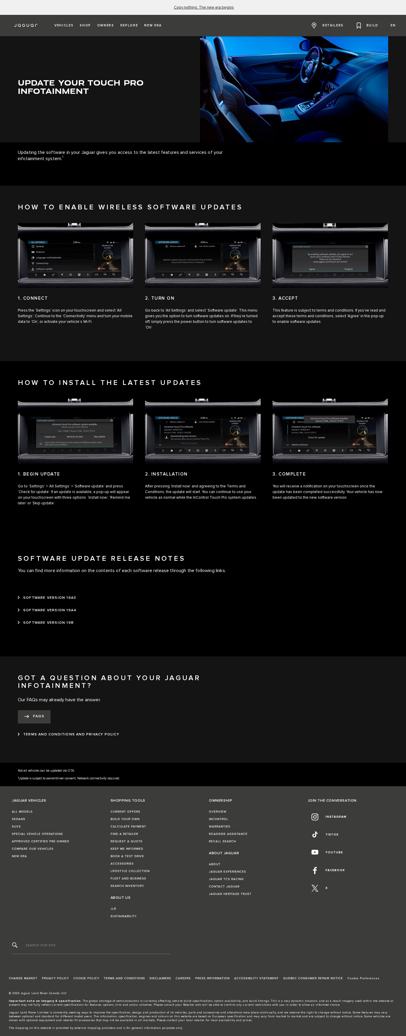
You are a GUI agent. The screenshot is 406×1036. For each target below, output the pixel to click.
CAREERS (183, 978)
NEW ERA (19, 856)
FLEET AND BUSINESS (128, 878)
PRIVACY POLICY (55, 978)
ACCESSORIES (122, 864)
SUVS (16, 826)
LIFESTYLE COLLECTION (130, 871)
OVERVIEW (217, 812)
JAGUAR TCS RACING (226, 879)
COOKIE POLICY (86, 978)
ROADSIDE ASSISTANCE (228, 834)
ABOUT (215, 864)
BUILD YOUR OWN (125, 819)
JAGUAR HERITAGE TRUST (230, 894)
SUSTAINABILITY (124, 916)
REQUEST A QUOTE (127, 841)
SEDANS (18, 819)
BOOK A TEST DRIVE (127, 856)
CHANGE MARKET (23, 978)
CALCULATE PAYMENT (128, 826)
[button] (63, 25)
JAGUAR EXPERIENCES (227, 872)
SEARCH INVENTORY (127, 886)
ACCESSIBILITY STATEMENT (256, 978)
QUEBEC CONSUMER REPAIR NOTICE (313, 978)
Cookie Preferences (363, 978)
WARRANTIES (219, 826)
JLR (113, 909)
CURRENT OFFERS (125, 812)
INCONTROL (218, 819)
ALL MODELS (22, 812)
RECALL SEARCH (222, 841)
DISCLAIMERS (160, 978)
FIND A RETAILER (124, 834)
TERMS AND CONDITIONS (124, 978)
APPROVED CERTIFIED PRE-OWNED (40, 841)
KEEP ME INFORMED (127, 849)
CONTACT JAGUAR (224, 886)
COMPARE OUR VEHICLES (32, 849)
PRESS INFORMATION (212, 978)
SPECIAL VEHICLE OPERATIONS (37, 834)
